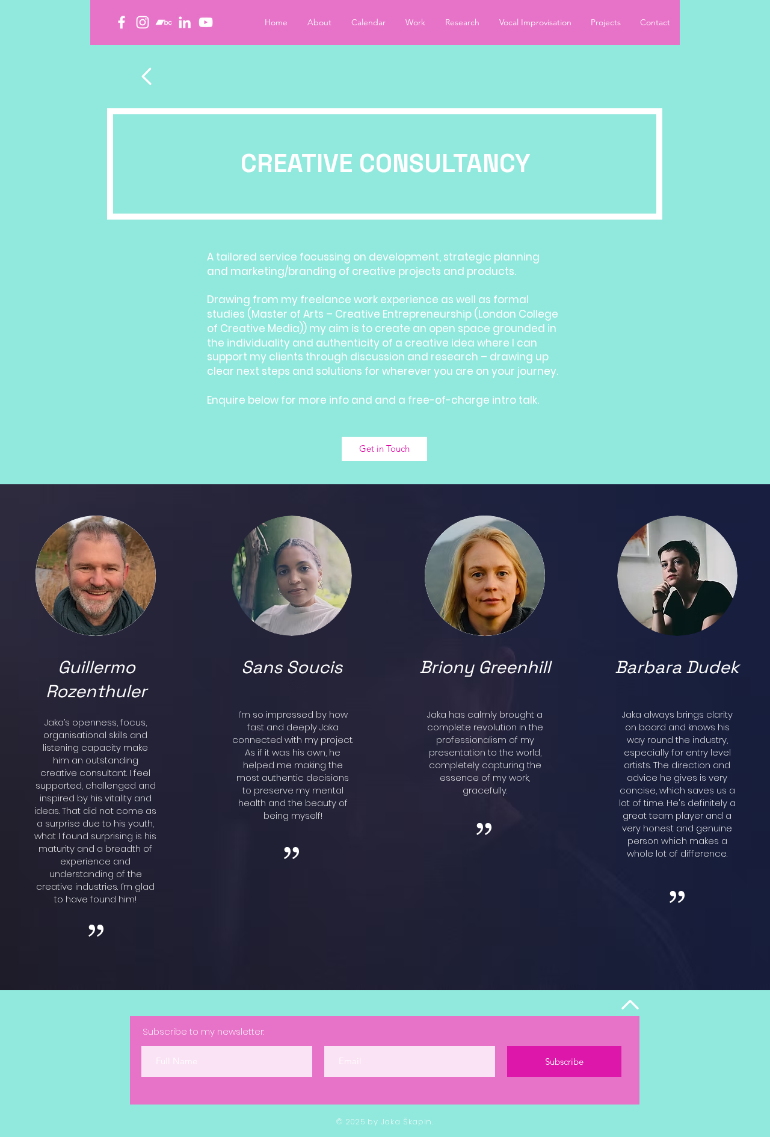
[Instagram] (142, 22)
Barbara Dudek (677, 667)
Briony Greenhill (484, 667)
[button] (605, 22)
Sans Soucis (291, 667)
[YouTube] (205, 22)
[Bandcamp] (163, 22)
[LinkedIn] (184, 22)
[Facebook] (121, 22)
